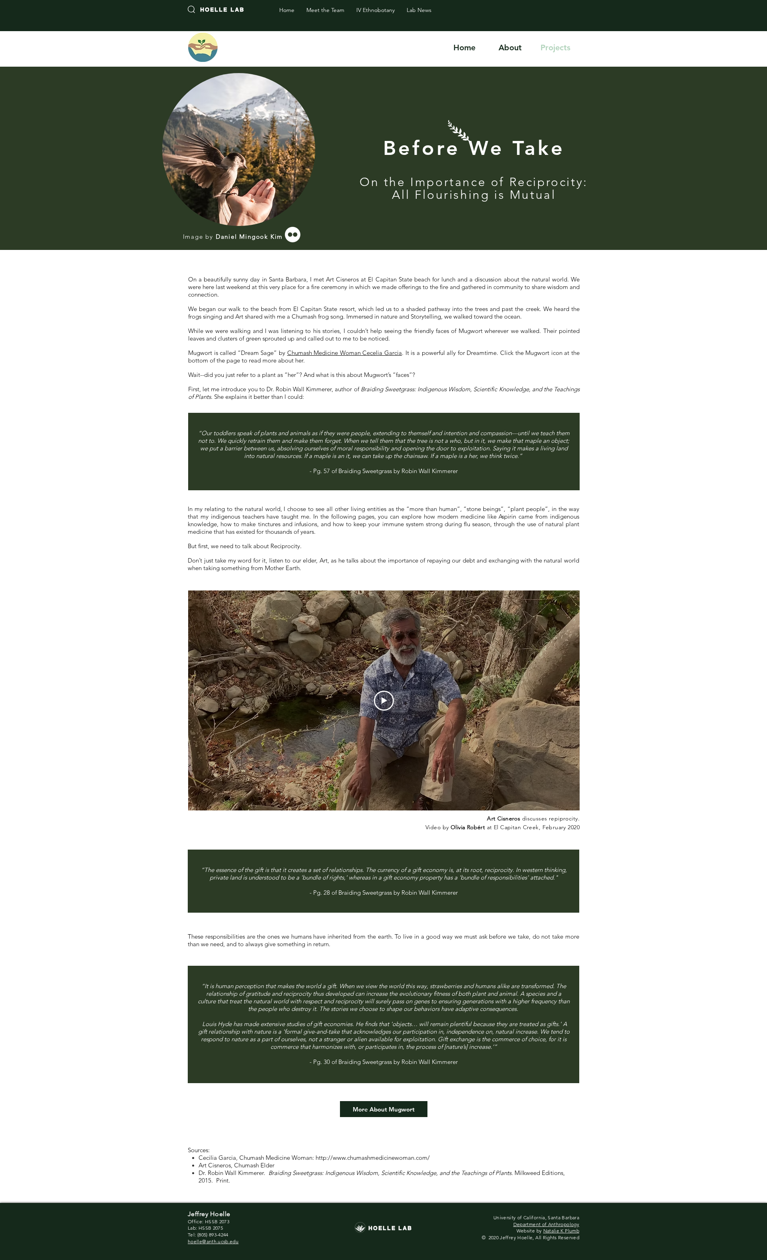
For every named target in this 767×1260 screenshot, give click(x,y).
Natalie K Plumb (561, 1231)
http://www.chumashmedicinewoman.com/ (373, 1157)
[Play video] (384, 701)
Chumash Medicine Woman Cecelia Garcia (344, 353)
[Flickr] (292, 234)
